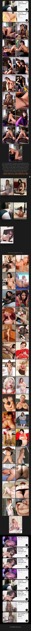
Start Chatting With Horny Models (6, 196)
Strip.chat (20, 7)
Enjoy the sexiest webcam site (22, 3)
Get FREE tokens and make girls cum (20, 196)
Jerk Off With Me (22, 602)
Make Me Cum (18, 220)
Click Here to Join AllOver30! (15, 173)
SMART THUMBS (18, 533)
